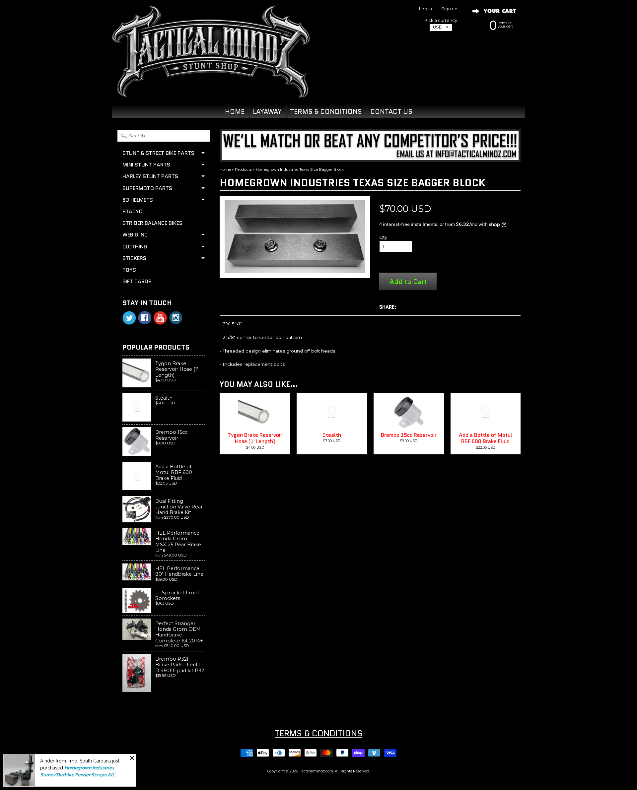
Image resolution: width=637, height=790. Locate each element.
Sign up (449, 9)
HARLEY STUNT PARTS (150, 176)
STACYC (132, 211)
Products (243, 169)
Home (225, 169)
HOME (235, 111)
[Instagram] (175, 317)
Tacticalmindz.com (316, 771)
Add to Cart (408, 281)
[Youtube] (160, 318)
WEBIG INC (135, 234)
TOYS (129, 270)
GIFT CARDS (137, 281)
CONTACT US (391, 111)
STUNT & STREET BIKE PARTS (158, 153)
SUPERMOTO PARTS (147, 188)
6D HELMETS (137, 200)
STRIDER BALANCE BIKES (152, 223)
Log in (425, 9)
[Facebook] (144, 317)
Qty (383, 237)
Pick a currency (440, 20)
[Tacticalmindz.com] (211, 90)
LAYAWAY (267, 111)
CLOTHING (134, 246)
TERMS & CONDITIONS (326, 111)
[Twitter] (129, 318)
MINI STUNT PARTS (146, 164)
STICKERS (134, 258)
